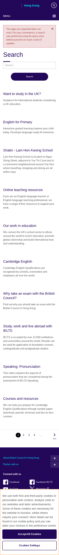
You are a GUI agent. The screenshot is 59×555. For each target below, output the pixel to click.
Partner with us (11, 464)
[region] (29, 522)
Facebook (14, 482)
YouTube (13, 489)
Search (29, 76)
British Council (11, 5)
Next (54, 439)
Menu (6, 16)
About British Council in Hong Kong (21, 457)
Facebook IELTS (44, 482)
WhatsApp (41, 489)
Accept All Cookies (29, 534)
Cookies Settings (29, 545)
